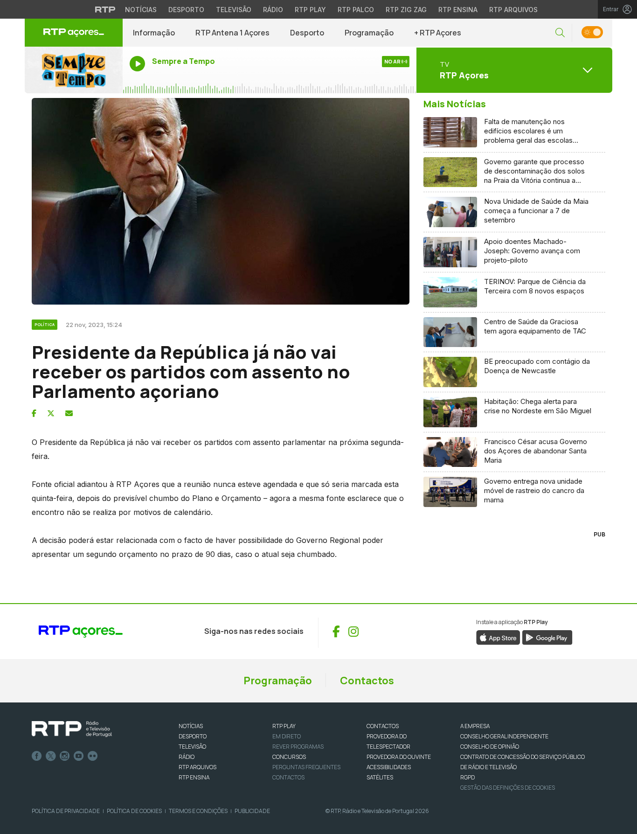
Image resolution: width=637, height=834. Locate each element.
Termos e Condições (198, 811)
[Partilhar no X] (51, 413)
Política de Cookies (134, 811)
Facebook (37, 756)
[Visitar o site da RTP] (105, 9)
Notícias (141, 10)
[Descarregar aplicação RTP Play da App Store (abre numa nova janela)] (498, 637)
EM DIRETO (286, 736)
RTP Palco (356, 10)
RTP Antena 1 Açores (232, 33)
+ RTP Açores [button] (437, 33)
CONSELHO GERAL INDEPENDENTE (504, 736)
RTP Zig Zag (406, 10)
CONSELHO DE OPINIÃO (489, 747)
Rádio (273, 10)
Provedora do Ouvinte (399, 757)
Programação (369, 33)
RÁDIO (186, 757)
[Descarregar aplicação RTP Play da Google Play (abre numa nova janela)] (547, 637)
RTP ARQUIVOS (197, 767)
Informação (154, 33)
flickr (93, 756)
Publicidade (252, 811)
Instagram (65, 756)
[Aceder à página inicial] (74, 33)
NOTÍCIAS (191, 726)
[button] (560, 33)
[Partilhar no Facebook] (34, 413)
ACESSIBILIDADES (389, 767)
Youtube (79, 756)
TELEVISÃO (192, 747)
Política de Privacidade (66, 811)
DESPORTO (193, 736)
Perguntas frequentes (306, 767)
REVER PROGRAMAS (298, 747)
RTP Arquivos (513, 10)
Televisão (233, 10)
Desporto (186, 10)
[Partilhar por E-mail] (69, 413)
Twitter (51, 756)
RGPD (467, 777)
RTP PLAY (284, 726)
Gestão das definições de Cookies (507, 788)
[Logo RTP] (72, 729)
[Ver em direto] (74, 70)
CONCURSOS (289, 757)
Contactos (367, 681)
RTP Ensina (458, 10)
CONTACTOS (383, 726)
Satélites (380, 777)
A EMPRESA (475, 726)
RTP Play (310, 10)
